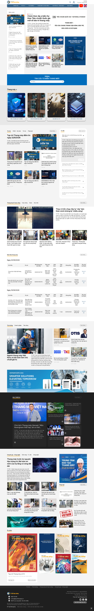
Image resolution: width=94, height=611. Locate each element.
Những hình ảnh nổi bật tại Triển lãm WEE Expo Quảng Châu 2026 (72, 428)
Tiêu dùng (25, 325)
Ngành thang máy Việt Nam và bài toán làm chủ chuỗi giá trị (15, 34)
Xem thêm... (53, 131)
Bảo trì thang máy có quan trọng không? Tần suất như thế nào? (72, 170)
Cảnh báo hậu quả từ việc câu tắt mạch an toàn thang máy (48, 494)
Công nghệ (36, 454)
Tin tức (9, 131)
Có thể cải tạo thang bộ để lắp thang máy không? (72, 193)
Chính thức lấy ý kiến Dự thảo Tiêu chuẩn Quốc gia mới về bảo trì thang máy (15, 57)
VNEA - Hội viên (17, 131)
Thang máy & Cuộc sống (13, 203)
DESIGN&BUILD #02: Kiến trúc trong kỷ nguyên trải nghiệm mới (44, 47)
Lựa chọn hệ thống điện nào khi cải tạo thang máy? (14, 509)
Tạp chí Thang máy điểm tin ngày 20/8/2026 (31, 181)
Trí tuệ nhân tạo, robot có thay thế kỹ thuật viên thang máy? (31, 494)
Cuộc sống (24, 203)
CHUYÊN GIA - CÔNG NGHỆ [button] (58, 5)
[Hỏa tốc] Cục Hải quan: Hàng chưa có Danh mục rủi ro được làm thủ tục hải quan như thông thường (80, 523)
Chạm (30, 203)
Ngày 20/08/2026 (13, 260)
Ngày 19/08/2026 (13, 290)
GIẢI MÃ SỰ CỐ (56, 118)
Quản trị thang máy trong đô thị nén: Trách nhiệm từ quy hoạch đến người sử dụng (14, 243)
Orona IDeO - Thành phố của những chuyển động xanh (73, 404)
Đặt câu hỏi (82, 131)
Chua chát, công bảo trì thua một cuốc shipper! (63, 242)
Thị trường (10, 325)
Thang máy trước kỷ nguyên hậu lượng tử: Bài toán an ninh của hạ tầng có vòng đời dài (19, 462)
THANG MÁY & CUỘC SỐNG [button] (43, 5)
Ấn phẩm (9, 530)
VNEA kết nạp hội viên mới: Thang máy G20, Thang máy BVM (15, 66)
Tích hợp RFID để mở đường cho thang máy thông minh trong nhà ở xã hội (31, 510)
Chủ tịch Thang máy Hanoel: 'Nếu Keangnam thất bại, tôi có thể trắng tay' (28, 426)
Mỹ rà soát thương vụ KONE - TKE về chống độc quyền (44, 64)
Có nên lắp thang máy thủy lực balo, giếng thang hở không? (71, 187)
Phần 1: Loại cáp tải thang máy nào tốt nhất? (13, 493)
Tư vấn (62, 130)
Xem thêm (81, 160)
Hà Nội (85, 1)
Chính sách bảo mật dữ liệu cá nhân (35, 606)
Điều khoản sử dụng (21, 606)
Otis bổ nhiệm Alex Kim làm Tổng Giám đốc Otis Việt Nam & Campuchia (79, 341)
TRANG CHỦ (15, 5)
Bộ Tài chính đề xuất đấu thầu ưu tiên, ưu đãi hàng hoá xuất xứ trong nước (80, 513)
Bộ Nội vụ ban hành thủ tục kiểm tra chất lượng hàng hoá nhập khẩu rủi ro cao (80, 503)
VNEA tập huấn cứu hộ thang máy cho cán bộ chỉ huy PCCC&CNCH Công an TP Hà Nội (31, 65)
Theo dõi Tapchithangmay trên (80, 597)
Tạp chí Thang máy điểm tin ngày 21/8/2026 (15, 49)
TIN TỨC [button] (23, 5)
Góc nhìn (36, 203)
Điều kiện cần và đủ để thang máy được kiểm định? (72, 135)
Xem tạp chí (11, 580)
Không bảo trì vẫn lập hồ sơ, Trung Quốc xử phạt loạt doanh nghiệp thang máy (31, 47)
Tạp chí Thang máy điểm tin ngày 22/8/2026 (15, 27)
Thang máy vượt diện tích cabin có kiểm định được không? (72, 164)
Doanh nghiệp (18, 325)
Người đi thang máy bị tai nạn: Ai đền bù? (72, 176)
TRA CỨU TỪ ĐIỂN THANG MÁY (47, 79)
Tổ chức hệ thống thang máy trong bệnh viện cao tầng (48, 509)
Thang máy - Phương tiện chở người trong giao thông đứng (79, 243)
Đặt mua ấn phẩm (32, 580)
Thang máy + (12, 89)
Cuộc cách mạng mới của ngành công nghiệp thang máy (56, 439)
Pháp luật (31, 14)
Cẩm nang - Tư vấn (26, 454)
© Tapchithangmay (11, 606)
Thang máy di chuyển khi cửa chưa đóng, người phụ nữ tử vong (15, 42)
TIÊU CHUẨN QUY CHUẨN (16, 118)
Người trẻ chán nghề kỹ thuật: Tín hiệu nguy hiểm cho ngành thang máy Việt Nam (46, 244)
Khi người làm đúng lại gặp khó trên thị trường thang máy (30, 243)
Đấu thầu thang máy (12, 254)
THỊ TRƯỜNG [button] (31, 5)
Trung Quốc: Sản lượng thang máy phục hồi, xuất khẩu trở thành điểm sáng (57, 65)
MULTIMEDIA (70, 5)
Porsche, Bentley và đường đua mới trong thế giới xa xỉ (55, 415)
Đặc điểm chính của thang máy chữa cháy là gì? (71, 181)
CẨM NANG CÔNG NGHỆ (76, 118)
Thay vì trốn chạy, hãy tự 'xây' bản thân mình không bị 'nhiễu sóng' (70, 210)
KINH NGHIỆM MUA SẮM (36, 118)
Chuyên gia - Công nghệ (13, 454)
